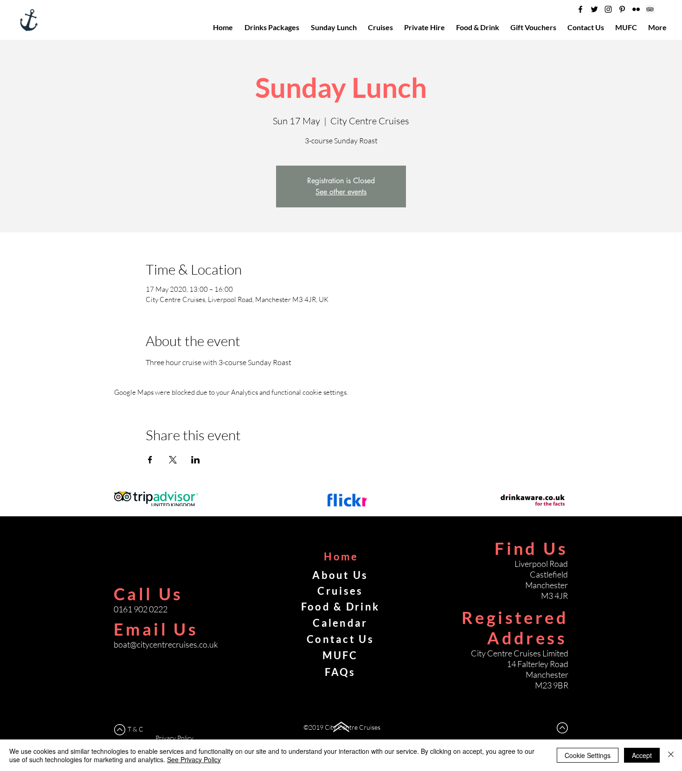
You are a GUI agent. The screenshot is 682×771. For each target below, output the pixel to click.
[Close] (670, 755)
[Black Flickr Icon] (636, 9)
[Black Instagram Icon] (608, 9)
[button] (627, 27)
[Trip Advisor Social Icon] (650, 9)
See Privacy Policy (194, 759)
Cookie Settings (588, 755)
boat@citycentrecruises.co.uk (166, 644)
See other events (341, 192)
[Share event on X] (172, 459)
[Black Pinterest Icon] (622, 9)
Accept (642, 755)
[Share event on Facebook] (150, 459)
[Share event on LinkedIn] (195, 459)
